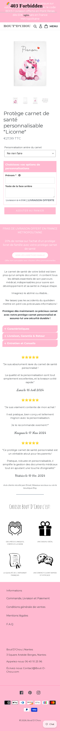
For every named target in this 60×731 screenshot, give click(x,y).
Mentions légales (17, 615)
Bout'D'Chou (34, 720)
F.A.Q (9, 624)
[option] (15, 101)
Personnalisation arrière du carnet (23, 147)
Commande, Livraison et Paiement (28, 598)
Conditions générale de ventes (25, 607)
